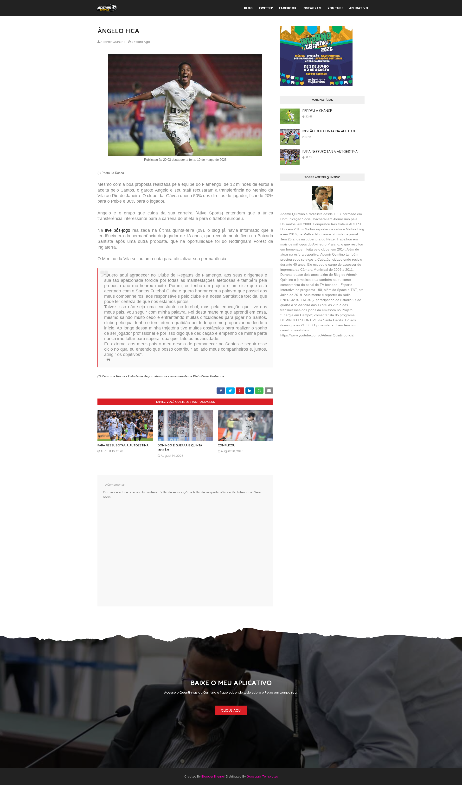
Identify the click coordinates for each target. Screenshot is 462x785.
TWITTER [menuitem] (266, 8)
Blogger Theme (212, 776)
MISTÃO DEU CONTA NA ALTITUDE (329, 131)
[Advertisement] (316, 376)
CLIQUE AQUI (231, 710)
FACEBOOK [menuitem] (287, 8)
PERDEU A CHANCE (317, 111)
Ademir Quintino (113, 41)
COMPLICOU (226, 445)
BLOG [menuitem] (248, 8)
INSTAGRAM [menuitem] (311, 8)
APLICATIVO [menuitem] (358, 8)
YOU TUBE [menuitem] (335, 8)
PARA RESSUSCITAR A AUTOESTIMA (122, 445)
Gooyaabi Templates (262, 776)
